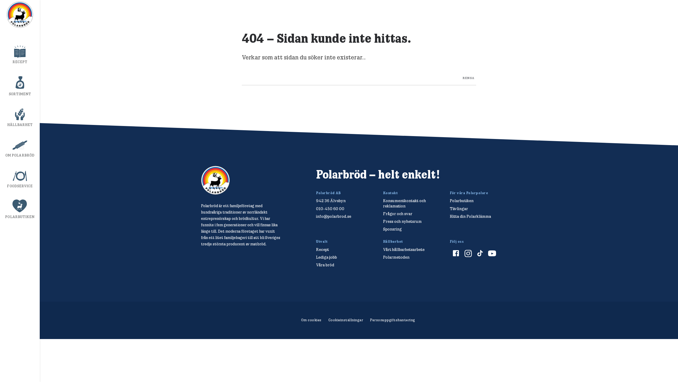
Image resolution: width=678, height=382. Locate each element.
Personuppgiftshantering (392, 320)
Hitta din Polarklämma (470, 216)
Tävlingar (459, 208)
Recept (20, 61)
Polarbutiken (19, 216)
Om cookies (311, 320)
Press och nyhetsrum (402, 221)
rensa (468, 77)
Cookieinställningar (345, 320)
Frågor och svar (397, 213)
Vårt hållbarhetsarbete (404, 249)
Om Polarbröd (19, 155)
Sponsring (392, 229)
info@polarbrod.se (333, 216)
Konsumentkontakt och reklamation (404, 203)
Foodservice (20, 186)
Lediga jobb (326, 257)
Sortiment (20, 94)
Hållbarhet (20, 124)
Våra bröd (325, 264)
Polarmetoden (396, 257)
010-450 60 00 (330, 208)
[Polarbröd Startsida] (215, 180)
